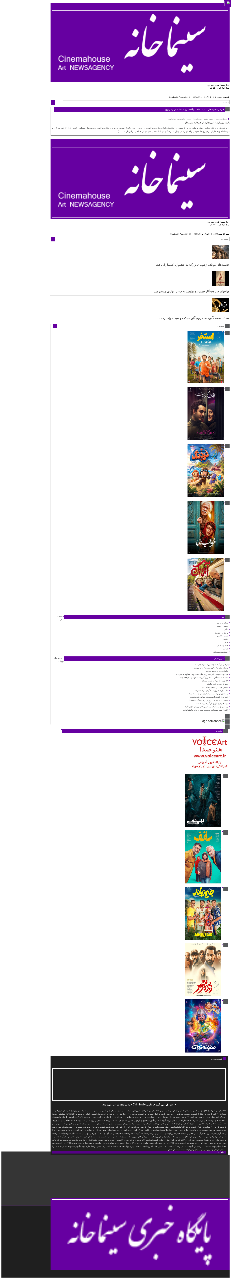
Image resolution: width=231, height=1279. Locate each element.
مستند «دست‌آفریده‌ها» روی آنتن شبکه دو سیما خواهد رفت (195, 318)
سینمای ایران (222, 623)
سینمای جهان (222, 626)
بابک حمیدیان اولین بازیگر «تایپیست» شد (211, 703)
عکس (225, 639)
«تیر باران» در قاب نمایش (217, 684)
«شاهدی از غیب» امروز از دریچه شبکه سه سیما (208, 700)
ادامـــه (221, 1152)
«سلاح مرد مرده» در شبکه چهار (215, 687)
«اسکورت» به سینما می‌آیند (217, 671)
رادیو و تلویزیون (221, 632)
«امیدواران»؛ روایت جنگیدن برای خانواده (211, 690)
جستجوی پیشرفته (220, 652)
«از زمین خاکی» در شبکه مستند (215, 681)
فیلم (226, 642)
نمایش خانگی (222, 636)
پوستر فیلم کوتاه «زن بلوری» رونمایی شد (211, 668)
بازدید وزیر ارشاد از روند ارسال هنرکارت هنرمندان (207, 122)
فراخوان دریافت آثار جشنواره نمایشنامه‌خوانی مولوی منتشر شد (192, 291)
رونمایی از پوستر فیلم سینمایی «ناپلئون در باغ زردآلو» (206, 707)
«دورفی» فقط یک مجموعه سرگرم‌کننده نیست (209, 697)
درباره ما (224, 649)
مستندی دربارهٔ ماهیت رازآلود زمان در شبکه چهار (208, 694)
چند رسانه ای (222, 645)
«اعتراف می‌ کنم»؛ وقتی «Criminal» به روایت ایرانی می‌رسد (139, 1104)
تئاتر (226, 629)
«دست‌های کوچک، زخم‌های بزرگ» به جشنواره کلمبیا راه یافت (193, 264)
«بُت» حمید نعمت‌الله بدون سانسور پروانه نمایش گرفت (205, 710)
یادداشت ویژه (216, 1059)
